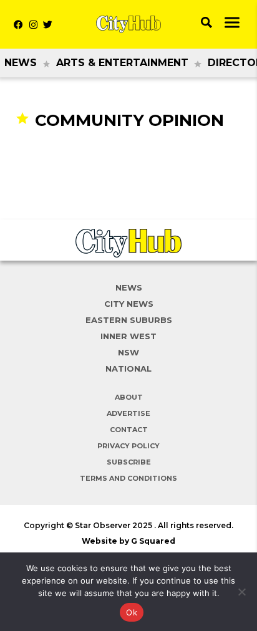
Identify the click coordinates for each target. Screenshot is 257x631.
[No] (241, 591)
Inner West (128, 336)
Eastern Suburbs (128, 320)
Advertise (128, 413)
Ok (131, 612)
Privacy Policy (128, 445)
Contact (129, 429)
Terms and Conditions (128, 478)
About (129, 397)
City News (128, 304)
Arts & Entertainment (122, 63)
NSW (128, 352)
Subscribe (129, 462)
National (128, 368)
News (20, 63)
